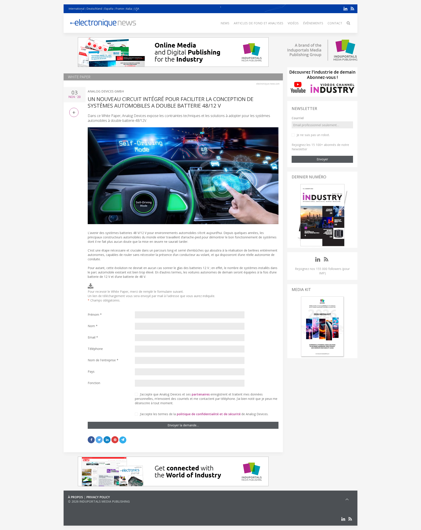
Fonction (94, 383)
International (76, 9)
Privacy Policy (98, 497)
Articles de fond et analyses (258, 23)
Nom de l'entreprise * (103, 360)
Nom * (93, 326)
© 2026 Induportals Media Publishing (99, 501)
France (120, 9)
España (108, 9)
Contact (335, 23)
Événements (313, 23)
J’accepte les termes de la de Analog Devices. (204, 414)
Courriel (298, 118)
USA (136, 9)
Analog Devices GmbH (106, 91)
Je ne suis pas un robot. (313, 135)
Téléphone (95, 349)
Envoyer (322, 159)
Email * (93, 337)
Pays (91, 371)
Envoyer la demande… (183, 425)
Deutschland (94, 9)
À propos (75, 497)
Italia (129, 9)
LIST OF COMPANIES (83, 506)
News (225, 23)
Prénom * (95, 314)
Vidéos (293, 23)
